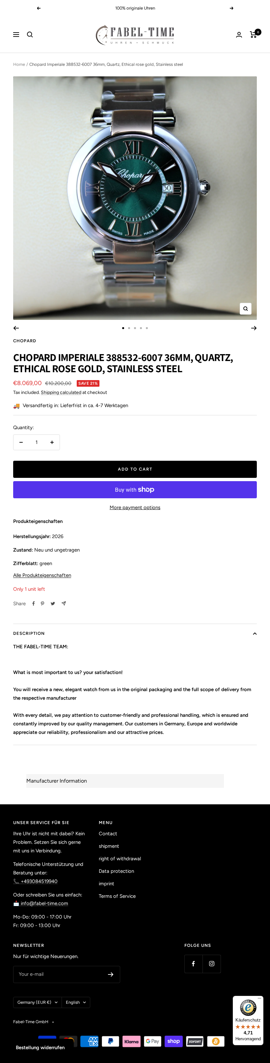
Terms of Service (117, 896)
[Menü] (259, 1000)
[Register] (111, 974)
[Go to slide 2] (129, 328)
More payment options (135, 507)
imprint (106, 884)
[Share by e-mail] (64, 603)
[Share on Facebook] (33, 603)
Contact (108, 834)
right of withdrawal (120, 859)
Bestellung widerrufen (40, 1047)
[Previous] (16, 328)
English (73, 1002)
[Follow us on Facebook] (193, 964)
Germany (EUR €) (34, 1002)
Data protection (116, 871)
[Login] (239, 35)
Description (29, 633)
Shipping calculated (61, 392)
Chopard (24, 340)
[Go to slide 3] (135, 328)
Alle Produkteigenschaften (42, 575)
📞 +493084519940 (35, 881)
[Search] (30, 35)
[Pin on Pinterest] (42, 603)
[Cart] (253, 34)
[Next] (254, 328)
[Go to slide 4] (141, 328)
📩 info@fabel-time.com (40, 903)
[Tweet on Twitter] (53, 603)
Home (19, 64)
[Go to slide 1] (123, 328)
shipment (109, 846)
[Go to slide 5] (147, 328)
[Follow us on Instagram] (211, 964)
